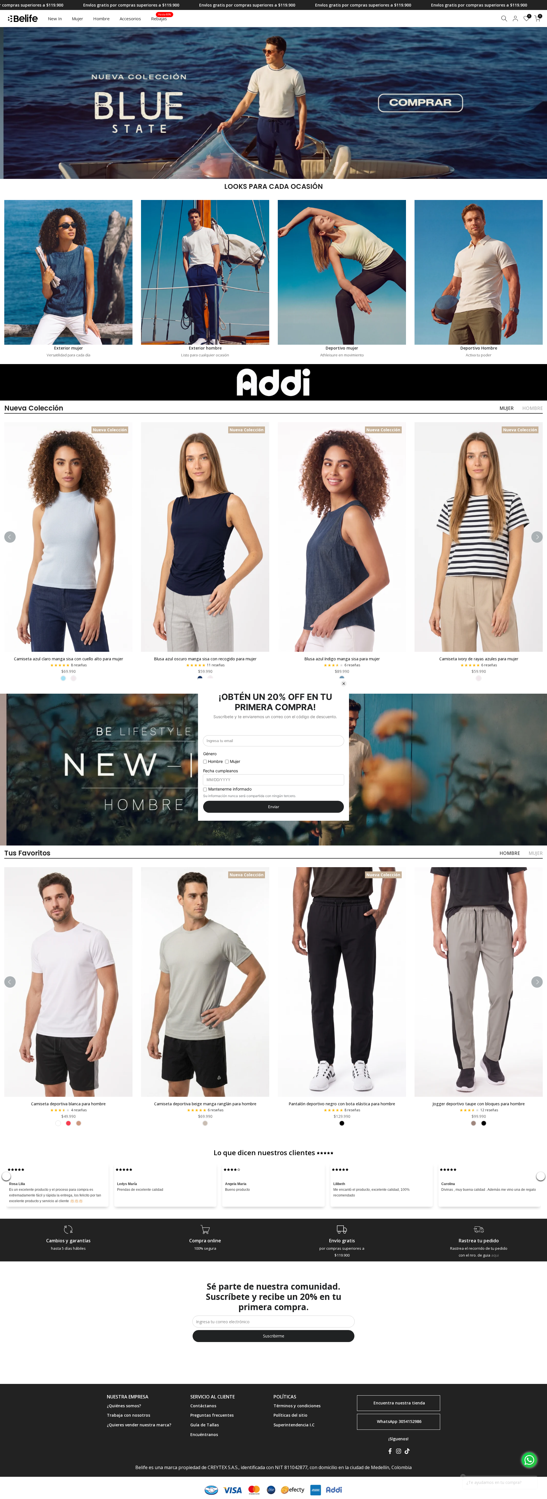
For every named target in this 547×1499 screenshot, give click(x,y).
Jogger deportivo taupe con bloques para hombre (478, 1103)
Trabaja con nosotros (128, 1415)
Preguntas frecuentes (212, 1415)
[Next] (537, 537)
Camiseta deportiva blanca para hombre (68, 1103)
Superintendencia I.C (294, 1424)
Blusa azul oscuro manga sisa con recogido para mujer (205, 658)
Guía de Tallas (204, 1424)
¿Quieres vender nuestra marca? (139, 1424)
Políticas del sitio (290, 1415)
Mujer (77, 18)
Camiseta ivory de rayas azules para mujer (478, 658)
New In (55, 18)
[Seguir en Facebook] (390, 1452)
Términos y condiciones (297, 1405)
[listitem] (63, 678)
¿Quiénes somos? (124, 1405)
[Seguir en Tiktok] (407, 1452)
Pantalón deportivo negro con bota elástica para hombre (342, 1103)
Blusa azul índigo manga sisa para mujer (342, 658)
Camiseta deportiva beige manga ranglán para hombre (205, 1103)
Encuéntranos (204, 1434)
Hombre (101, 18)
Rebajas (161, 18)
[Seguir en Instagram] (398, 1452)
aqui (495, 1255)
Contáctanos (203, 1405)
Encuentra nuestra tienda (399, 1402)
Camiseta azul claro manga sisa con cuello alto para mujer (68, 658)
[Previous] (10, 537)
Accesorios (130, 18)
